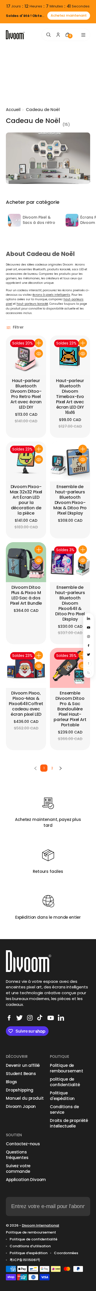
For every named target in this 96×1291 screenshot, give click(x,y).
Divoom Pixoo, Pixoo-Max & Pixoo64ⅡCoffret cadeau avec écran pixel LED (26, 704)
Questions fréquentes (17, 1154)
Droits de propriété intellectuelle (69, 1123)
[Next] (60, 768)
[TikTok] (40, 1018)
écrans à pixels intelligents (51, 295)
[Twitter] (19, 1018)
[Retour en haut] (88, 663)
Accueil (13, 109)
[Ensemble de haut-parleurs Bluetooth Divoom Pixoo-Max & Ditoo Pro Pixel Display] (70, 461)
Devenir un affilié (23, 1065)
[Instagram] (30, 1018)
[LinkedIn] (61, 1018)
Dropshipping (19, 1090)
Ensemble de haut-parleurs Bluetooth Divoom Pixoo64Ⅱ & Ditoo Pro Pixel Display (70, 603)
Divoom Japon (21, 1106)
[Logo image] (15, 34)
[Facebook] (9, 1018)
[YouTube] (50, 1018)
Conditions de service (64, 1109)
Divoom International (40, 1225)
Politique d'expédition (62, 1095)
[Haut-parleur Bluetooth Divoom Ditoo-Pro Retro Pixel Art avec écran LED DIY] (26, 355)
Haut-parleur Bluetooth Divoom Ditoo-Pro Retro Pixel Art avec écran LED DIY (26, 394)
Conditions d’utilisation (30, 1246)
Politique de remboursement (66, 1068)
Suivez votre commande (18, 1168)
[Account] (58, 34)
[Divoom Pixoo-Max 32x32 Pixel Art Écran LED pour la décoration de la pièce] (26, 461)
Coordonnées (66, 1253)
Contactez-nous (23, 1144)
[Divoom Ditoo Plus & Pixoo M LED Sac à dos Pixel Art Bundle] (26, 562)
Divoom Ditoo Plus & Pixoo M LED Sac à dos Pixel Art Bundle (26, 595)
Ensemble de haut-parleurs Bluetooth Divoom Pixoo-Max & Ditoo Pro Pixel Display (70, 500)
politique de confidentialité (65, 1081)
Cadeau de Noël (43, 109)
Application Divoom (26, 1179)
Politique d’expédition (28, 1253)
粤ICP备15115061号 (25, 1260)
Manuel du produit (24, 1098)
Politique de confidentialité (33, 1239)
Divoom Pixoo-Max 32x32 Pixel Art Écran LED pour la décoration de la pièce (26, 500)
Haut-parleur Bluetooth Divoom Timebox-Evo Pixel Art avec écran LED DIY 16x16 (70, 396)
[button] (15, 327)
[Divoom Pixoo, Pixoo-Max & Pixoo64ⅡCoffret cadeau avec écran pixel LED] (26, 668)
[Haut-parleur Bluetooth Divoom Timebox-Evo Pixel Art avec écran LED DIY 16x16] (70, 355)
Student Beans (21, 1073)
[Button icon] (38, 343)
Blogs (11, 1082)
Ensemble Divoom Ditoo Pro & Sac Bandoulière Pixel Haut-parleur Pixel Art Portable (70, 709)
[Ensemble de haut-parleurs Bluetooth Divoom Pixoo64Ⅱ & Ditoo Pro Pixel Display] (70, 562)
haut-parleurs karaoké (32, 304)
